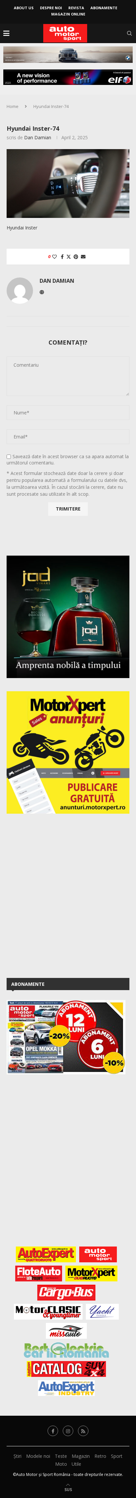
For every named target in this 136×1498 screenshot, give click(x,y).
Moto (61, 1464)
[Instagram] (68, 1431)
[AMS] (98, 1254)
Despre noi (51, 7)
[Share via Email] (83, 256)
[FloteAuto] (38, 1273)
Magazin (81, 1456)
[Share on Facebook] (62, 256)
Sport (116, 1456)
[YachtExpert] (102, 1312)
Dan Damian (37, 137)
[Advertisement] (68, 894)
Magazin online (68, 14)
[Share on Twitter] (68, 256)
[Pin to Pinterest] (76, 256)
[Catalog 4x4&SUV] (66, 1369)
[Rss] (83, 1431)
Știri (17, 1456)
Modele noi (38, 1456)
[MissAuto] (66, 1331)
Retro (100, 1456)
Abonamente (103, 7)
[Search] (129, 33)
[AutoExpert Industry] (66, 1388)
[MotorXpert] (91, 1273)
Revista (76, 7)
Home (12, 106)
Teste (61, 1456)
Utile (76, 1464)
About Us (24, 7)
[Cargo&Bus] (66, 1293)
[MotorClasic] (48, 1312)
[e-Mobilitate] (66, 1350)
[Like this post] (54, 256)
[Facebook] (53, 1431)
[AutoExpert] (46, 1254)
